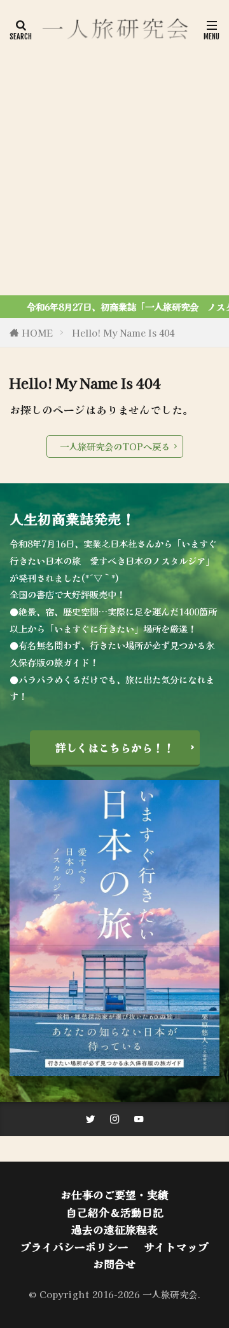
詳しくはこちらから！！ (114, 747)
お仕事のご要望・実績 (114, 1194)
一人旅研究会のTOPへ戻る (115, 446)
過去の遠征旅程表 (114, 1229)
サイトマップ (176, 1246)
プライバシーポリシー (74, 1246)
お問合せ (114, 1263)
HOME (37, 332)
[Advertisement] (114, 165)
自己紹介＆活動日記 (114, 1212)
